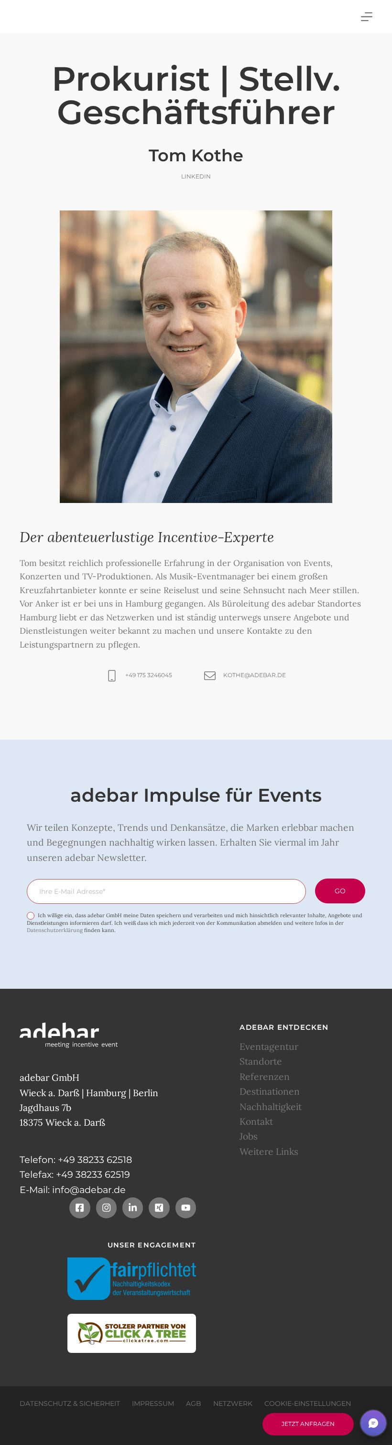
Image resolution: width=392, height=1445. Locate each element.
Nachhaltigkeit (271, 1106)
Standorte (261, 1061)
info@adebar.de (89, 1189)
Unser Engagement (152, 1245)
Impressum (153, 1403)
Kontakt (256, 1121)
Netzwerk (232, 1403)
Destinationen (270, 1091)
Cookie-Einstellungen (307, 1403)
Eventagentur (269, 1046)
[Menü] (366, 16)
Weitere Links (269, 1151)
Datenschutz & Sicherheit (70, 1403)
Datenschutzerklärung (55, 930)
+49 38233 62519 (93, 1174)
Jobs (249, 1136)
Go (340, 891)
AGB (193, 1403)
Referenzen (265, 1076)
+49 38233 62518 (95, 1159)
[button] (373, 1423)
